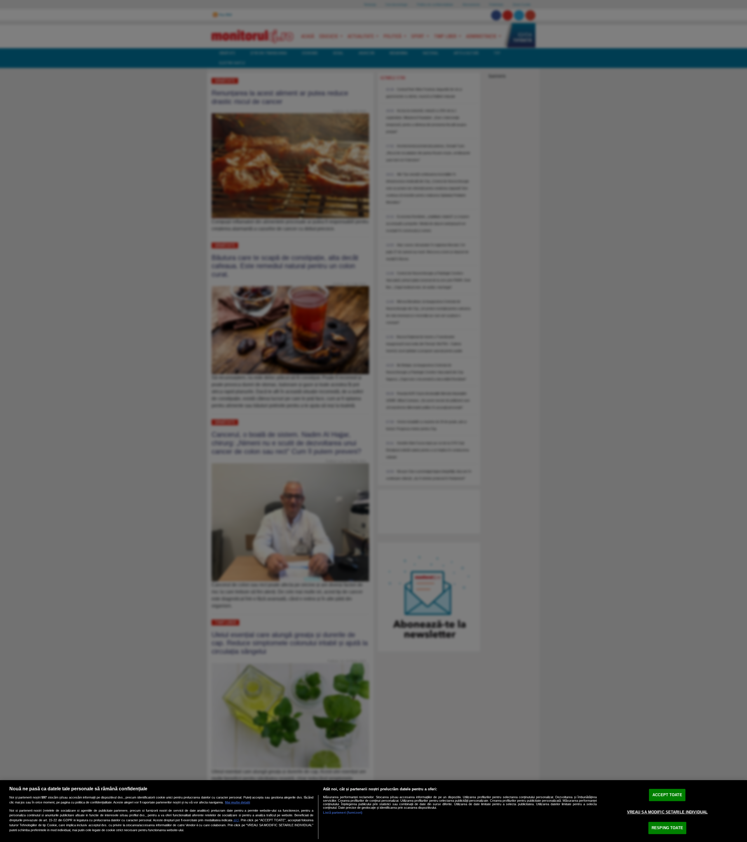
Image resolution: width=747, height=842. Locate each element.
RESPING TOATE (667, 828)
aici (236, 820)
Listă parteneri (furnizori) (342, 812)
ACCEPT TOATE (667, 795)
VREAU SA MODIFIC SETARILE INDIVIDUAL (667, 812)
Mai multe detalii (237, 802)
